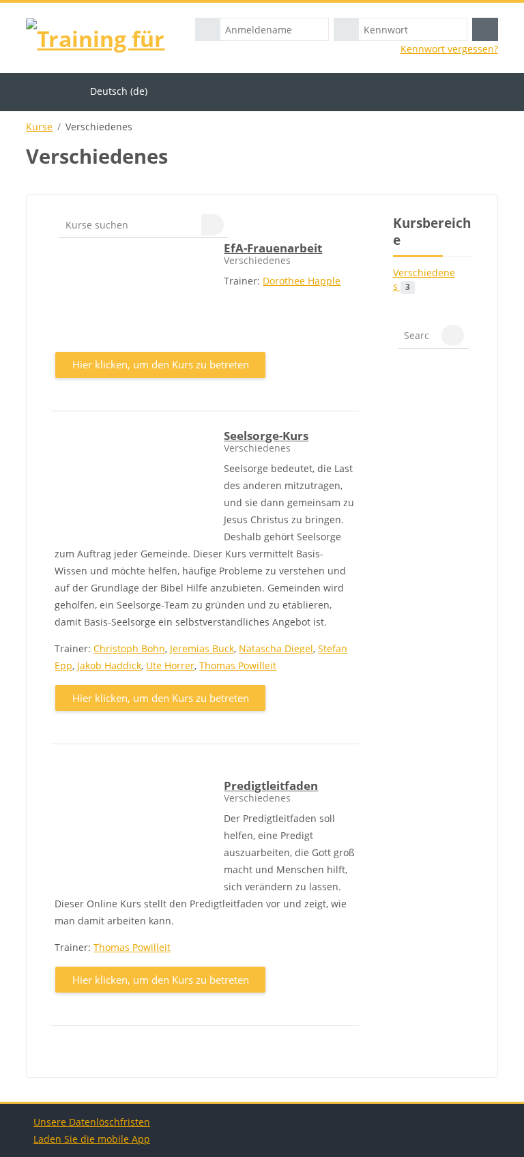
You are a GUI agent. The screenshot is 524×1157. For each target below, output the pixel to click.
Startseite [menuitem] (54, 91)
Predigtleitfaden (271, 785)
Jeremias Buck (202, 648)
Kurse (39, 127)
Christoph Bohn (129, 648)
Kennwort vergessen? (449, 49)
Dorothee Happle (301, 280)
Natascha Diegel (276, 648)
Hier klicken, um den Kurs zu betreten (160, 364)
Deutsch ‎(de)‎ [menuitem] (118, 91)
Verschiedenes (424, 279)
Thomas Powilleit (237, 665)
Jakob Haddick (109, 665)
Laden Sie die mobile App (91, 1138)
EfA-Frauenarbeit (273, 248)
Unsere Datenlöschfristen (91, 1121)
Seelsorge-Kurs (266, 435)
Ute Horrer (170, 665)
